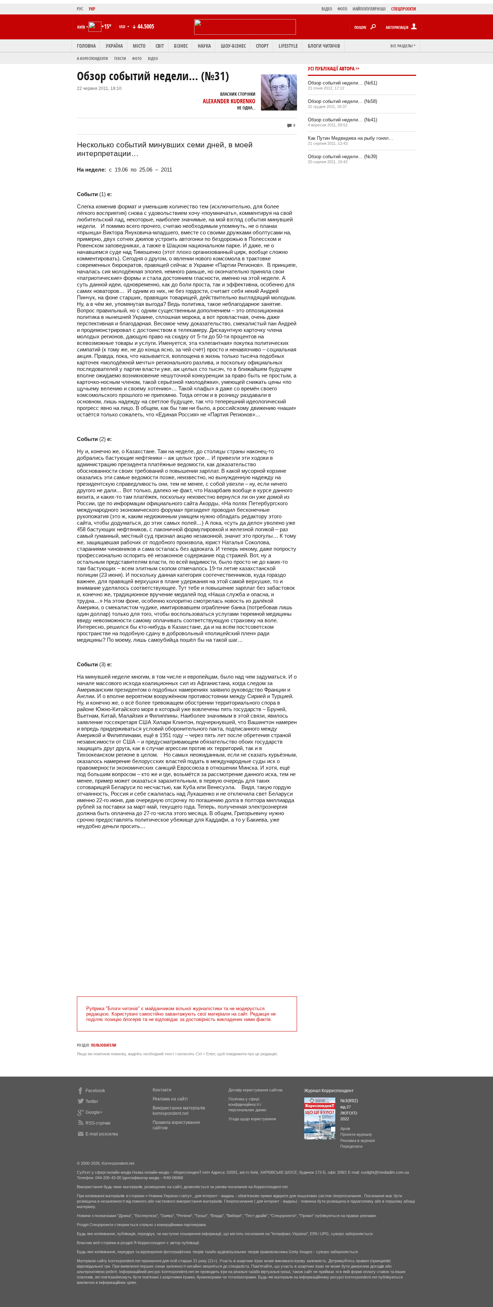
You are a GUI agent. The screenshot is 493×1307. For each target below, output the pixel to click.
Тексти (120, 58)
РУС (80, 9)
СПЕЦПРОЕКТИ (403, 9)
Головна (86, 45)
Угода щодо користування (252, 1119)
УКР (92, 9)
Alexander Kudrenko (229, 101)
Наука (204, 45)
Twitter (92, 1101)
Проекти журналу (356, 1134)
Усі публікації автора (331, 68)
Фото (137, 58)
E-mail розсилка (102, 1134)
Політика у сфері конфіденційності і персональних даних (247, 1104)
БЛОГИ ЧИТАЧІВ (324, 45)
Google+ (94, 1112)
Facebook (95, 1090)
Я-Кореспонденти (92, 58)
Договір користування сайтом (255, 1090)
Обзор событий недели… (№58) (342, 101)
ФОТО (342, 9)
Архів (345, 1128)
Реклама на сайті (170, 1099)
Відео (153, 58)
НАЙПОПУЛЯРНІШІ (369, 9)
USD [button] (122, 26)
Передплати (351, 1146)
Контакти (162, 1089)
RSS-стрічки (98, 1123)
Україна (114, 45)
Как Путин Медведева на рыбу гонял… (350, 138)
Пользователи (103, 1045)
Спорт (262, 45)
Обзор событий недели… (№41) (342, 119)
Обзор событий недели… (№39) (342, 156)
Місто (139, 45)
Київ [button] (81, 27)
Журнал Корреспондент (329, 1090)
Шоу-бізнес (233, 45)
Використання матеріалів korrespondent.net (179, 1110)
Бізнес (181, 45)
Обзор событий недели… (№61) (342, 83)
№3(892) (349, 1100)
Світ (160, 45)
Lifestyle (288, 45)
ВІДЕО (327, 9)
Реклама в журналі (357, 1140)
